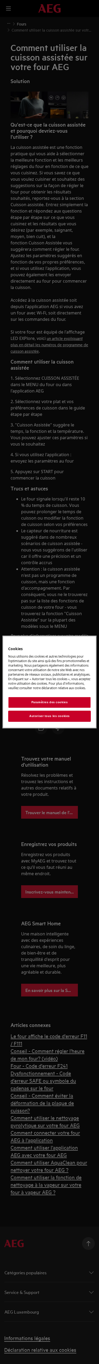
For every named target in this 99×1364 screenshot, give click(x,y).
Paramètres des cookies (49, 702)
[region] (49, 682)
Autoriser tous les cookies (49, 716)
